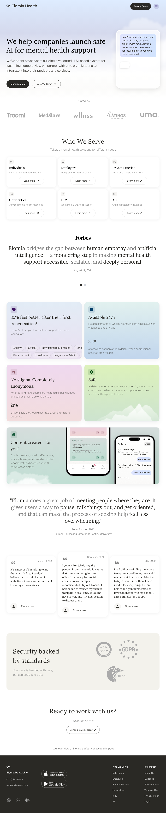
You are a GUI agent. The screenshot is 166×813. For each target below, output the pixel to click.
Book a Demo (141, 6)
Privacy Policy (152, 798)
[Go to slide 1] (81, 288)
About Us (149, 776)
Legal (147, 804)
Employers (118, 781)
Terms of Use (151, 793)
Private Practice (121, 787)
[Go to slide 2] (85, 288)
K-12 (115, 798)
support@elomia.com (17, 788)
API (114, 804)
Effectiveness (151, 787)
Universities (118, 793)
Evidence (149, 781)
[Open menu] (156, 6)
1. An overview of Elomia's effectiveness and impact (83, 751)
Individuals (118, 776)
